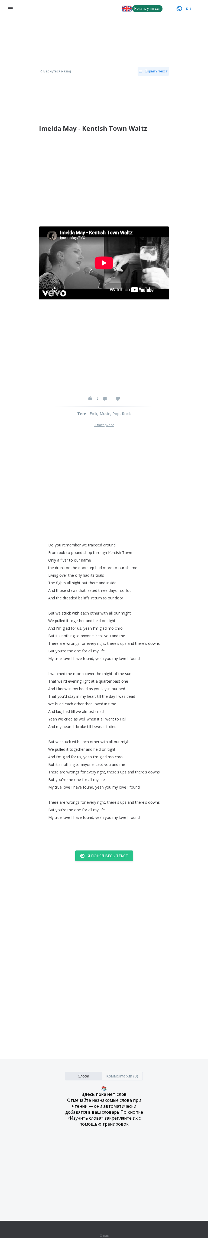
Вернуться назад (57, 71)
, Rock (125, 413)
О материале (104, 425)
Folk (93, 413)
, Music (103, 413)
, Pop (115, 413)
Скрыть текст (156, 71)
